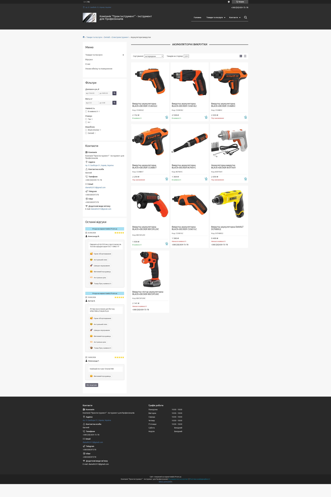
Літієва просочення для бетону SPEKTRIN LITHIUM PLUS (102, 310)
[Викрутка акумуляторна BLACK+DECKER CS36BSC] (229, 81)
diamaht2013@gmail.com (95, 187)
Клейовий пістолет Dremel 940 (102, 369)
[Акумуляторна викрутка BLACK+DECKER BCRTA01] (229, 143)
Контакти (233, 17)
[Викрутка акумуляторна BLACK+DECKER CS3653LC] (190, 81)
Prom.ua (178, 477)
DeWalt (107, 37)
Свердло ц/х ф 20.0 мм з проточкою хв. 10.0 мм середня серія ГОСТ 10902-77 (105, 245)
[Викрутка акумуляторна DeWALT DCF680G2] (229, 205)
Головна (197, 17)
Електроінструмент (120, 37)
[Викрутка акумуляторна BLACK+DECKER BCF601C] (190, 143)
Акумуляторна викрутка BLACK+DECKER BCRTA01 (223, 166)
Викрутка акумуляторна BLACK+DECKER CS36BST (144, 166)
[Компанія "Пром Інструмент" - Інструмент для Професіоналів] (89, 17)
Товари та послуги (214, 17)
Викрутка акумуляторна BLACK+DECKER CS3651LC (184, 228)
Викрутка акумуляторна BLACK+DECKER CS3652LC (144, 104)
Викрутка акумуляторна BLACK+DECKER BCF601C (184, 166)
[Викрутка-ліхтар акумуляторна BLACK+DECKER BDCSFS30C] (150, 270)
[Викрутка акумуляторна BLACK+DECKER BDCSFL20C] (150, 205)
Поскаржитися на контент (178, 479)
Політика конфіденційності (200, 479)
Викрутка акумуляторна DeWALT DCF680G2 (227, 228)
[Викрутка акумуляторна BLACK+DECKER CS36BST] (150, 143)
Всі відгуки (92, 385)
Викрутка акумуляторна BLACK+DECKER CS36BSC (223, 104)
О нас (87, 64)
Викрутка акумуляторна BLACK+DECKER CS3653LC (184, 104)
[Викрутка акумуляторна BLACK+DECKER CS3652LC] (150, 81)
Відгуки (89, 59)
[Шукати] (245, 17)
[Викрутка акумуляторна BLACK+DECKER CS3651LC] (190, 205)
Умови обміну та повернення (98, 69)
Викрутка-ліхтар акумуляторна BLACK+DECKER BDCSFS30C (147, 293)
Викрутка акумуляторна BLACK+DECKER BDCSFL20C (145, 228)
